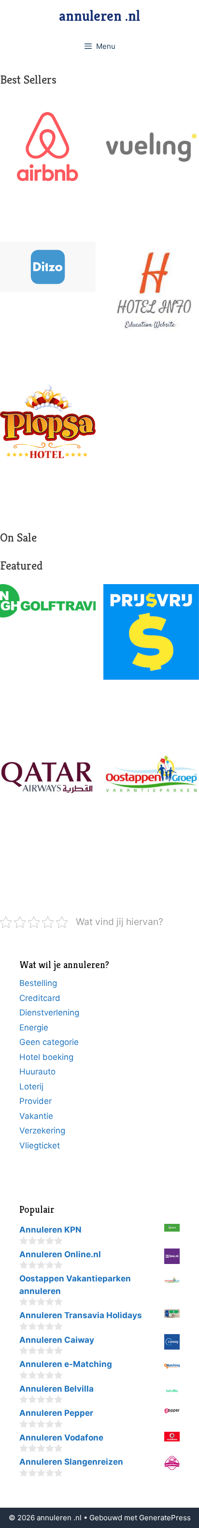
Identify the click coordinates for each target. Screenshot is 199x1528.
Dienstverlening (49, 1012)
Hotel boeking (46, 1057)
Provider (35, 1101)
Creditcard (39, 998)
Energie (33, 1027)
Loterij (31, 1086)
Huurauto (37, 1071)
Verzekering (42, 1130)
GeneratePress (165, 1517)
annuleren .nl (99, 16)
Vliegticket (39, 1145)
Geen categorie (49, 1042)
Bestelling (38, 983)
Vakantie (36, 1116)
